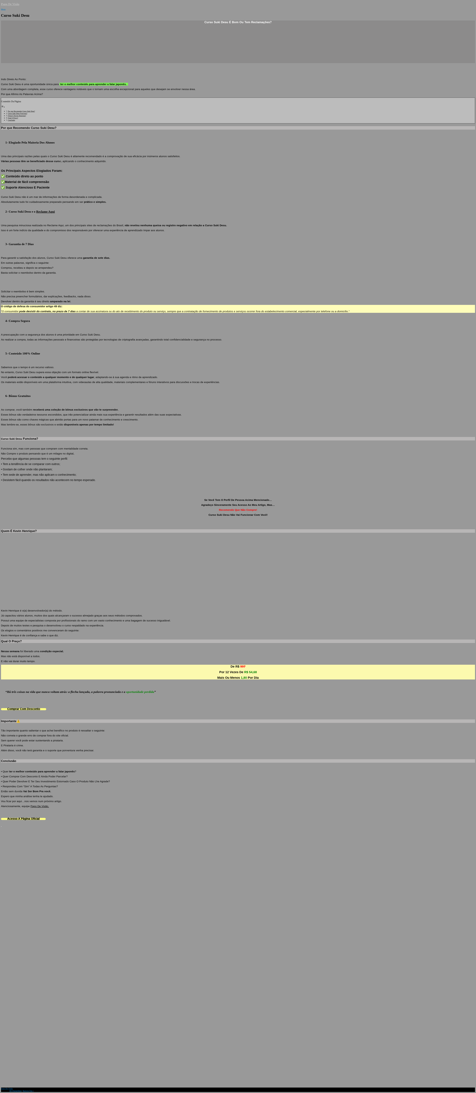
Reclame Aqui (45, 211)
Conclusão (11, 120)
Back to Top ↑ (28, 1091)
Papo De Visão (10, 4)
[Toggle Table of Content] (3, 107)
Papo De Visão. (39, 806)
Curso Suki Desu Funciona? (17, 113)
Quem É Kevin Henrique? (17, 116)
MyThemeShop (15, 1091)
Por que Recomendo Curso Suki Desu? (21, 111)
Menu (3, 9)
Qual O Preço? (13, 118)
